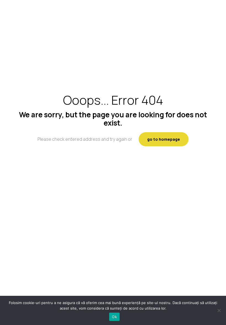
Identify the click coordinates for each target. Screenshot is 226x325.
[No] (219, 310)
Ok (114, 317)
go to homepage (163, 139)
